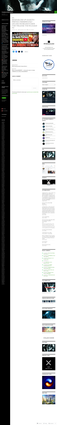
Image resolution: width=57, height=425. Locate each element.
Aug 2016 (3, 281)
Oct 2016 (3, 278)
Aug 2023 (3, 169)
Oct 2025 (3, 135)
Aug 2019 (3, 233)
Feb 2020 (3, 225)
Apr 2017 (3, 270)
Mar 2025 (3, 144)
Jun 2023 (3, 172)
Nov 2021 (3, 197)
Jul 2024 (3, 155)
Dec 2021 (3, 196)
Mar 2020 (3, 224)
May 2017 (3, 269)
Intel (13, 17)
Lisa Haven (14, 60)
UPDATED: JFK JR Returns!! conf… (48, 263)
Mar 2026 (3, 128)
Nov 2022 (3, 181)
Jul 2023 (3, 171)
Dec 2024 (3, 148)
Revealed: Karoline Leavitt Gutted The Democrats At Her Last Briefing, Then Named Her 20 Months (5, 47)
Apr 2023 (3, 175)
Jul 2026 (3, 123)
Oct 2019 (3, 230)
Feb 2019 (3, 241)
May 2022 (3, 189)
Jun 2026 (3, 124)
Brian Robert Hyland (22, 29)
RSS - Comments (5, 110)
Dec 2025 (3, 132)
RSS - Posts (4, 108)
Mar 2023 (3, 176)
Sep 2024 (3, 152)
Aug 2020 (3, 217)
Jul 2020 (3, 218)
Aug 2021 (3, 201)
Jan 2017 (3, 274)
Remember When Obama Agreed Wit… (49, 268)
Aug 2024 (3, 153)
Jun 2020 (3, 220)
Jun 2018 (3, 252)
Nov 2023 (3, 165)
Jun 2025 (3, 140)
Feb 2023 (3, 177)
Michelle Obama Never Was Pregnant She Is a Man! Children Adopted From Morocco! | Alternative (5, 34)
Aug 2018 (3, 249)
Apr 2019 (3, 238)
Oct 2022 (3, 183)
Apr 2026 (3, 127)
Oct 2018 (3, 246)
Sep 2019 (3, 232)
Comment (34, 88)
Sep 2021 (3, 200)
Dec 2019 (3, 228)
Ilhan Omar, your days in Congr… (49, 270)
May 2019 (3, 237)
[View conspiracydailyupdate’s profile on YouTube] (3, 82)
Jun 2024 (3, 156)
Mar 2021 (3, 208)
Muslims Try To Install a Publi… (49, 259)
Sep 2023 (3, 168)
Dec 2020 (3, 212)
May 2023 (3, 173)
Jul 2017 (3, 266)
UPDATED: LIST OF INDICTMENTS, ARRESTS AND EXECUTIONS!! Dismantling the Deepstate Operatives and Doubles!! (5, 28)
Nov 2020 (3, 213)
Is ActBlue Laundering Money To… (48, 265)
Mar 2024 (3, 160)
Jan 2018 (3, 258)
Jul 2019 (3, 234)
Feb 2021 (3, 209)
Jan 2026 (3, 131)
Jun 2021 (3, 204)
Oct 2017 (3, 262)
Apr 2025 (3, 143)
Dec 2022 (3, 180)
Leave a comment (31, 29)
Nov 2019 (3, 229)
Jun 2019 (3, 236)
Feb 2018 (3, 257)
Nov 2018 (3, 245)
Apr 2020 (3, 222)
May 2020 (3, 221)
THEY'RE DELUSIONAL (5, 44)
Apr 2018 (3, 254)
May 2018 (3, 253)
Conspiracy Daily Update (7, 12)
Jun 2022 (3, 188)
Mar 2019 (3, 240)
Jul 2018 (3, 250)
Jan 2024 (3, 163)
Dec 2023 (3, 164)
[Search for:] (5, 19)
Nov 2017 (3, 261)
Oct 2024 (3, 151)
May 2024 (3, 157)
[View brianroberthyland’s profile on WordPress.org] (4, 82)
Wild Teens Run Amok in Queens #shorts (19, 65)
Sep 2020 (3, 216)
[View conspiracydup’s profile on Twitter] (2, 82)
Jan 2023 (3, 179)
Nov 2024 (3, 149)
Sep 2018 (3, 248)
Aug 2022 (3, 185)
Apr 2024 (3, 159)
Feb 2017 (3, 273)
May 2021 (3, 205)
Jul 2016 (3, 282)
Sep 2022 (3, 184)
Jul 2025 (3, 139)
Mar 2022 (3, 192)
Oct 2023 (3, 167)
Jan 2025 (3, 147)
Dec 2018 (3, 244)
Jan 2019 (3, 242)
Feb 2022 (3, 193)
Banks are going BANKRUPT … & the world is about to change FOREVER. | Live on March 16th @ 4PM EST (23, 70)
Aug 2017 (3, 265)
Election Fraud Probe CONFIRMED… (48, 273)
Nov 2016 (3, 277)
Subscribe (4, 97)
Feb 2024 (3, 161)
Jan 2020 (3, 226)
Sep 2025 (3, 136)
